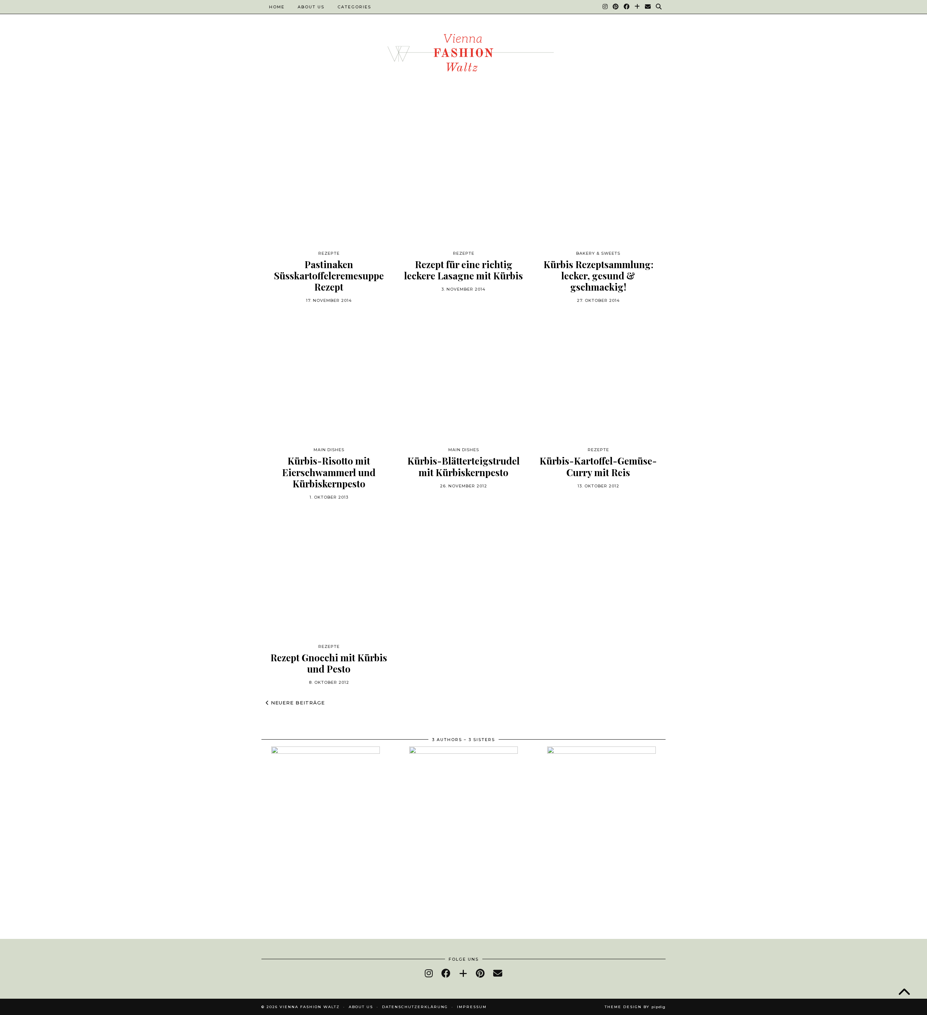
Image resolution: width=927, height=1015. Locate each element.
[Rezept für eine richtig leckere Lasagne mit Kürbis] (463, 181)
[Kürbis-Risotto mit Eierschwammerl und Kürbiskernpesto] (329, 378)
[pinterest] (480, 973)
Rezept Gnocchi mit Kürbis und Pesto (328, 663)
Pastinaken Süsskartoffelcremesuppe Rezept (329, 276)
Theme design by (635, 1006)
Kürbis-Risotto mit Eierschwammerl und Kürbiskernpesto (329, 472)
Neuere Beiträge (297, 703)
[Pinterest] (616, 7)
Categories (354, 6)
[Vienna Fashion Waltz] (463, 55)
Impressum (472, 1006)
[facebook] (445, 973)
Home (277, 6)
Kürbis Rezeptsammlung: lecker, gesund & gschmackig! (598, 276)
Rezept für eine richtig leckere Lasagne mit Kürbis (463, 270)
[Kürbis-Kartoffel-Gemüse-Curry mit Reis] (598, 378)
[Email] (648, 7)
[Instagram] (605, 7)
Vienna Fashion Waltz (310, 1006)
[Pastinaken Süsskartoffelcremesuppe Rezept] (329, 181)
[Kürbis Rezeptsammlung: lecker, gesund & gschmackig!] (598, 181)
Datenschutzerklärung (415, 1006)
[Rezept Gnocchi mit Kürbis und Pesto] (329, 574)
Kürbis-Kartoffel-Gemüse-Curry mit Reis (598, 466)
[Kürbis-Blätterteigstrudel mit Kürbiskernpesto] (463, 378)
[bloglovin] (463, 973)
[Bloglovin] (637, 7)
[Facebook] (627, 7)
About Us (311, 6)
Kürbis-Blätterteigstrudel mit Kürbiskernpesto (463, 466)
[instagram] (429, 973)
